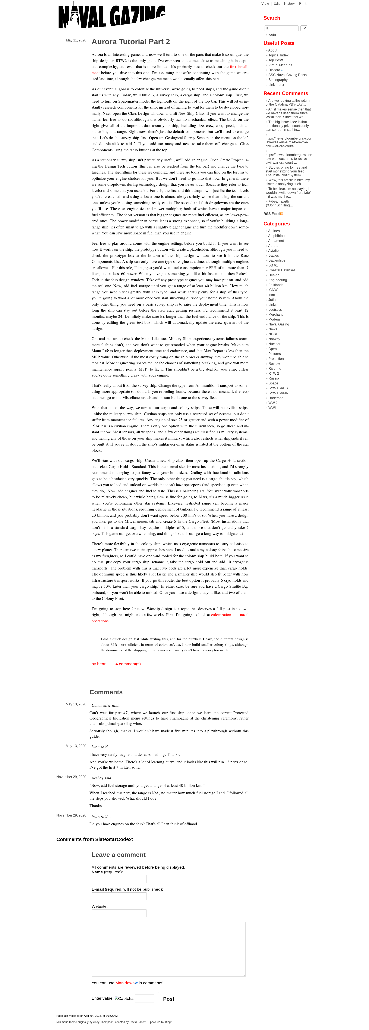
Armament (276, 241)
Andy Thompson (103, 1022)
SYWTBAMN (278, 393)
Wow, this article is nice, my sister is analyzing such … (288, 182)
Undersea (275, 398)
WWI (272, 408)
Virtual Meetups (280, 65)
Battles (273, 255)
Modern (274, 319)
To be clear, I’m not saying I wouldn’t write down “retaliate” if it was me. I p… (288, 192)
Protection (276, 358)
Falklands (275, 285)
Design (273, 275)
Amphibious (277, 236)
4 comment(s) (128, 664)
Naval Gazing (278, 324)
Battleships (276, 260)
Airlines (274, 231)
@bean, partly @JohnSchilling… (279, 203)
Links (272, 304)
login (272, 34)
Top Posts (275, 60)
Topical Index (278, 55)
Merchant (275, 314)
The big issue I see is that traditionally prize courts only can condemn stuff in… (287, 125)
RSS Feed (272, 214)
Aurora (273, 245)
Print (302, 3)
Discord (274, 70)
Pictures (274, 354)
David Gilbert (138, 1022)
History (289, 3)
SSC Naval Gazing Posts (287, 75)
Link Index (276, 85)
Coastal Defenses (282, 270)
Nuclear (274, 344)
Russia (273, 378)
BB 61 (273, 265)
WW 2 (273, 403)
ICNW (273, 290)
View (265, 3)
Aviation (274, 250)
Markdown (125, 983)
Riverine (274, 368)
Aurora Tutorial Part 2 (131, 41)
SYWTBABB (278, 388)
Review (274, 363)
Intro (271, 295)
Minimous (62, 1022)
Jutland (274, 300)
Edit (277, 3)
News (272, 329)
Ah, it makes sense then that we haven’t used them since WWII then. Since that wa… (288, 113)
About (272, 50)
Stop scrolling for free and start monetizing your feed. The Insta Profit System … (286, 171)
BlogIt (168, 1022)
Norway (274, 339)
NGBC (273, 334)
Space (273, 383)
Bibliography (278, 80)
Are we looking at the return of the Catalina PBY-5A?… (288, 102)
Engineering (277, 280)
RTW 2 (273, 373)
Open (272, 349)
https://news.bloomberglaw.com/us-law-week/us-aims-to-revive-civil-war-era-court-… (292, 142)
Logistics (275, 309)
